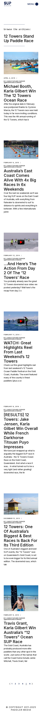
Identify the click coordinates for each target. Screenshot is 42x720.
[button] (21, 63)
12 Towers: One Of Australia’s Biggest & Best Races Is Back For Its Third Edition (20, 535)
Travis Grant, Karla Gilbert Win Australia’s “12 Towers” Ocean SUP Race (20, 632)
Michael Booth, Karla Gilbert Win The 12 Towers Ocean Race (20, 93)
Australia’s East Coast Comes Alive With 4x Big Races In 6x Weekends (20, 180)
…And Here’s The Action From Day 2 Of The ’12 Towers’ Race (20, 270)
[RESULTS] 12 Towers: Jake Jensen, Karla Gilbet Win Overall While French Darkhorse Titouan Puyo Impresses (21, 430)
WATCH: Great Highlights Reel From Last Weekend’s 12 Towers (18, 352)
